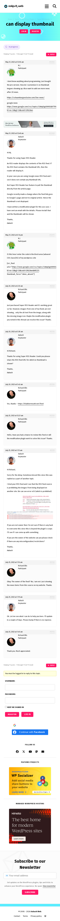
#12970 (52, 235)
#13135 (52, 332)
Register (35, 31)
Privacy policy (36, 916)
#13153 (52, 597)
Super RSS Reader (43, 19)
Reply (52, 54)
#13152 (52, 562)
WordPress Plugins (28, 19)
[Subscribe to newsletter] (43, 751)
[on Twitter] (24, 751)
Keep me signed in (15, 707)
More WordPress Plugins (41, 792)
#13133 (52, 286)
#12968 (52, 133)
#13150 (52, 416)
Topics (17, 19)
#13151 (52, 450)
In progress (13, 47)
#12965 (52, 62)
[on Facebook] (17, 751)
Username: (10, 681)
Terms (25, 916)
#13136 (52, 384)
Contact (17, 916)
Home (10, 19)
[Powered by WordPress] (45, 916)
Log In (27, 714)
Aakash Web (14, 6)
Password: (10, 694)
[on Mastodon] (37, 751)
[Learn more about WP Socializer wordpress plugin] (30, 795)
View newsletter (49, 886)
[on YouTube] (30, 751)
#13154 (52, 632)
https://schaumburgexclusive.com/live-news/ (26, 97)
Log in (23, 31)
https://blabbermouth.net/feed (31, 404)
